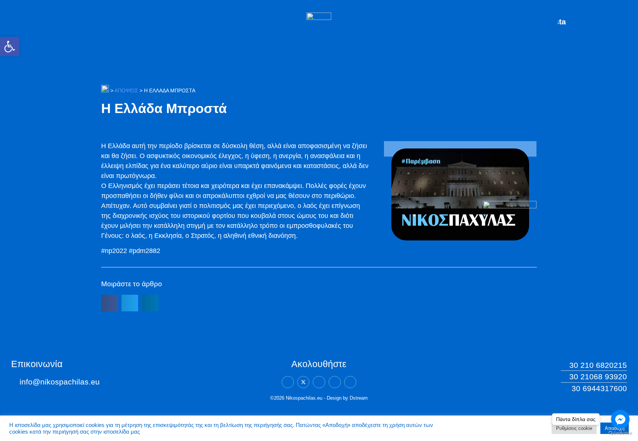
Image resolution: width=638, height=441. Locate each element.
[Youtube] (350, 382)
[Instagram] (335, 382)
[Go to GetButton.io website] (620, 433)
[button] (9, 46)
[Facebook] (288, 382)
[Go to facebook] (620, 419)
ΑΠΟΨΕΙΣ (126, 90)
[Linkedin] (319, 382)
